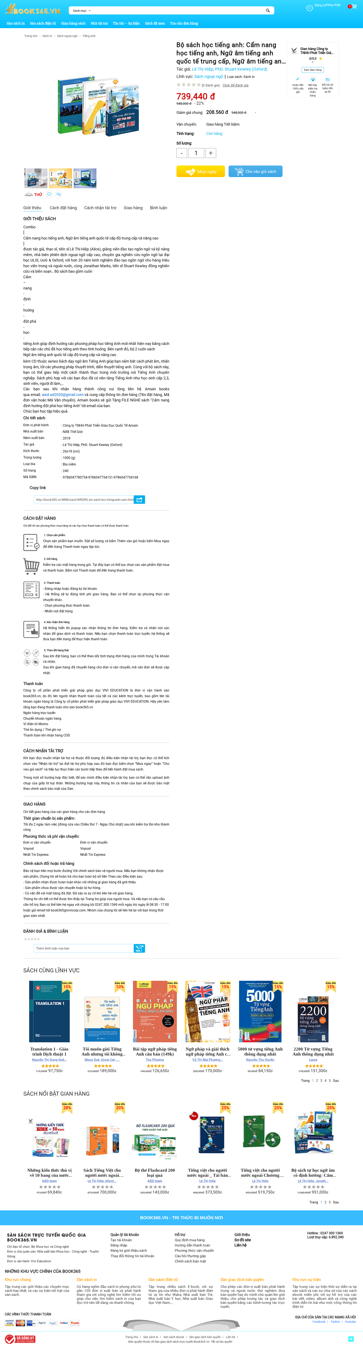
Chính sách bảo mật (190, 1261)
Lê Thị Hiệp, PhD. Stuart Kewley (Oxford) (229, 69)
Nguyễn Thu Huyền (260, 1060)
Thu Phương (155, 1060)
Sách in (249, 77)
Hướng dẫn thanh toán (192, 1245)
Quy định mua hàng (190, 1240)
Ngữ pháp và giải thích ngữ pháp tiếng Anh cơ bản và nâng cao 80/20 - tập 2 (207, 1052)
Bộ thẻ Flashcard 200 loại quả (155, 1173)
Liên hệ (240, 1245)
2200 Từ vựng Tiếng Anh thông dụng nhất (313, 1052)
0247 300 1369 (331, 1233)
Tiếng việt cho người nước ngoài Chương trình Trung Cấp (260, 1173)
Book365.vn (154, 1217)
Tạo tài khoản (121, 1240)
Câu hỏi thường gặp (190, 1256)
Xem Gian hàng (313, 69)
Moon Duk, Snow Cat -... (102, 1060)
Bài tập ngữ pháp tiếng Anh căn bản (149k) (155, 1052)
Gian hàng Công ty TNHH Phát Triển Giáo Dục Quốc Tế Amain (316, 51)
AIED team (49, 1181)
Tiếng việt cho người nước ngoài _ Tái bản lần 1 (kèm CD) (207, 1173)
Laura (313, 1060)
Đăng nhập (333, 5)
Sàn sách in (16, 23)
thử (38, 195)
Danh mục (79, 10)
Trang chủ (30, 36)
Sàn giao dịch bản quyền (205, 1337)
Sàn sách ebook (173, 1337)
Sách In (47, 36)
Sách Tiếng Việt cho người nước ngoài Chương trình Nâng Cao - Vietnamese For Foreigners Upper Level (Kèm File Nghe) (102, 1173)
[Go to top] (351, 1339)
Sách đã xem (155, 23)
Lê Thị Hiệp (207, 1181)
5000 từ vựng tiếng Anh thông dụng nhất (260, 1052)
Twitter (335, 1322)
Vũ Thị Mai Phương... (207, 1060)
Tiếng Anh (89, 36)
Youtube (350, 1322)
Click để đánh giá (236, 85)
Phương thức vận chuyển (194, 1250)
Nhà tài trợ (99, 23)
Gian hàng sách (73, 23)
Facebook (319, 1322)
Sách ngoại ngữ (67, 36)
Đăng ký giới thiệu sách (128, 1250)
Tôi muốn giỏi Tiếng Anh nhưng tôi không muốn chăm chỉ (102, 1052)
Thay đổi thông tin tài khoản (132, 1256)
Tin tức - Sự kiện (126, 23)
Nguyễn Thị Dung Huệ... (49, 1060)
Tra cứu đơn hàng (184, 23)
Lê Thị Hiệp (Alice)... (102, 1181)
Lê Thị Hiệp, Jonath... (313, 1181)
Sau (336, 1081)
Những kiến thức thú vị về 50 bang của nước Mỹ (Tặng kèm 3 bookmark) (49, 1173)
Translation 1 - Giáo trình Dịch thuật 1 (49, 1052)
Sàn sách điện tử (43, 23)
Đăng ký (320, 5)
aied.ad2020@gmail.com (63, 395)
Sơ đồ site (242, 1240)
